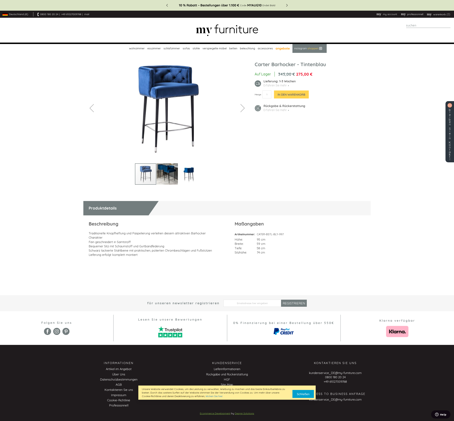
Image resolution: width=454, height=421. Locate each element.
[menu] (227, 48)
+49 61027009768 (71, 14)
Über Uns (118, 374)
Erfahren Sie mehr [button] (275, 85)
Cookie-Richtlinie (118, 400)
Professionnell (118, 405)
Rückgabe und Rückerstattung (227, 374)
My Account (390, 14)
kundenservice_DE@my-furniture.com (335, 373)
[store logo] (227, 30)
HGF (227, 379)
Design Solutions (244, 413)
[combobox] (428, 25)
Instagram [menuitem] (306, 48)
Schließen (303, 394)
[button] (92, 108)
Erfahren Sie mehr (275, 110)
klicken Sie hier (214, 396)
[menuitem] (136, 48)
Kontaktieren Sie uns (118, 390)
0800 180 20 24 (49, 14)
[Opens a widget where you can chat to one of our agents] (440, 414)
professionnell (415, 14)
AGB (119, 384)
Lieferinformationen (227, 369)
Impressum (118, 395)
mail (86, 14)
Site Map (227, 384)
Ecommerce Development (215, 413)
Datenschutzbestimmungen (118, 379)
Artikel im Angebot (119, 369)
